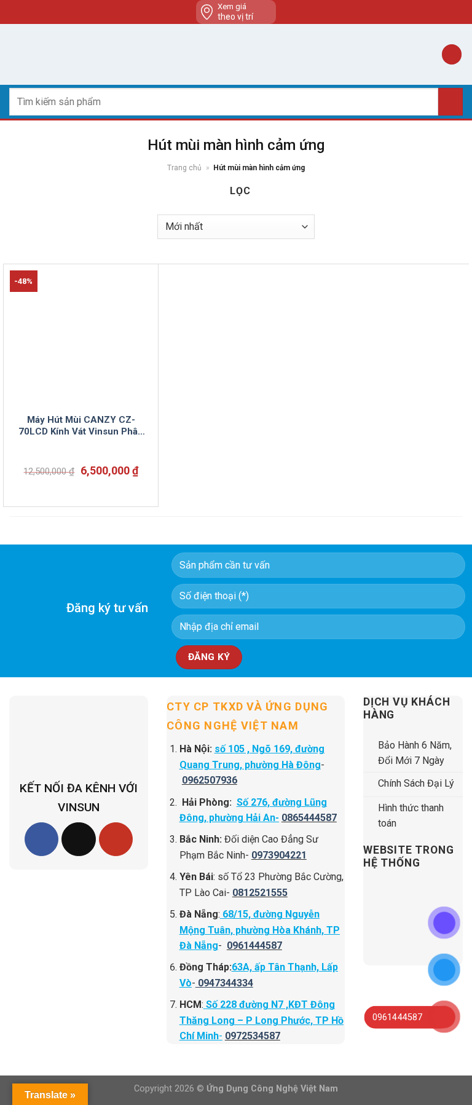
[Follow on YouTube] (116, 839)
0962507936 (209, 780)
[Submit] (450, 102)
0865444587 (309, 818)
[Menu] (16, 54)
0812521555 (260, 893)
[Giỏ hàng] (452, 54)
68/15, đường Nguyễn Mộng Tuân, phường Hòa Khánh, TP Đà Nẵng (259, 929)
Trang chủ (184, 167)
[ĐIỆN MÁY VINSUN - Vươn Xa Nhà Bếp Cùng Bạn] (236, 54)
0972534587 (252, 1036)
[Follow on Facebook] (41, 839)
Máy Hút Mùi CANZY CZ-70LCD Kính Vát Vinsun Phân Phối (80, 426)
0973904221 (279, 855)
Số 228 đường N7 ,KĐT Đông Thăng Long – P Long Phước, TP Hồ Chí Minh (261, 1020)
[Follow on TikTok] (78, 839)
